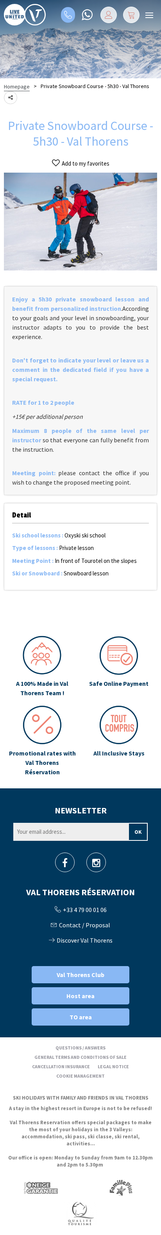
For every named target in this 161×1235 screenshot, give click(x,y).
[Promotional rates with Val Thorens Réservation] (42, 741)
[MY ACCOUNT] (108, 15)
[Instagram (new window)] (96, 864)
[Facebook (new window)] (65, 864)
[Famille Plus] (120, 1187)
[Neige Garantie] (40, 1187)
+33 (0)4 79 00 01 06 (68, 15)
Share (10, 97)
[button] (131, 15)
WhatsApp (87, 14)
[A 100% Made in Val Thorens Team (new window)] (42, 667)
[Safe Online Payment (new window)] (118, 667)
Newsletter (81, 810)
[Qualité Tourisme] (80, 1213)
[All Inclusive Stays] (118, 741)
